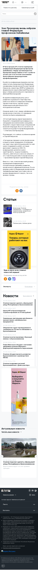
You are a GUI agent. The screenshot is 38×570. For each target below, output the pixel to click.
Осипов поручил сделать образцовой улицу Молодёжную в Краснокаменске (19, 463)
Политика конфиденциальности (11, 548)
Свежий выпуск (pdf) (28, 7)
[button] (36, 456)
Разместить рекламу (10, 7)
